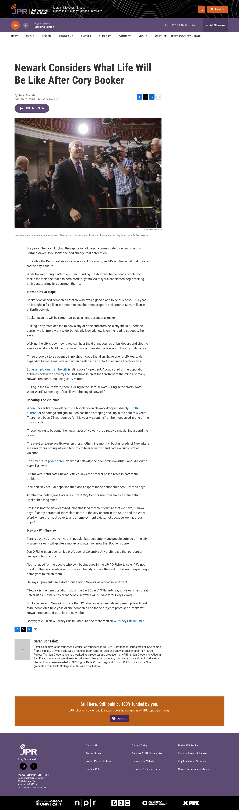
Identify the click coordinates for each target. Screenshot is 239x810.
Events (86, 36)
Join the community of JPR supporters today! (142, 710)
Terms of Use (93, 753)
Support (105, 36)
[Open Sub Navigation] (21, 36)
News (15, 36)
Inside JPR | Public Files (98, 761)
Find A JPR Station (188, 745)
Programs (66, 36)
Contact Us (92, 745)
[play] (15, 25)
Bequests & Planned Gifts (146, 769)
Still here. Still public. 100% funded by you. (119, 704)
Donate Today (139, 745)
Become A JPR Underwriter (147, 753)
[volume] (26, 25)
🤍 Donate (119, 719)
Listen (46, 36)
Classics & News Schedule (192, 753)
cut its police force (52, 461)
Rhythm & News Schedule (192, 761)
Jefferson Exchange (185, 36)
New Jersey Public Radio (127, 621)
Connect (124, 36)
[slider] (31, 25)
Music (30, 36)
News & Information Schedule (194, 769)
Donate (219, 9)
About (142, 36)
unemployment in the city (50, 369)
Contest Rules (93, 769)
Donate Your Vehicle (143, 761)
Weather (161, 36)
